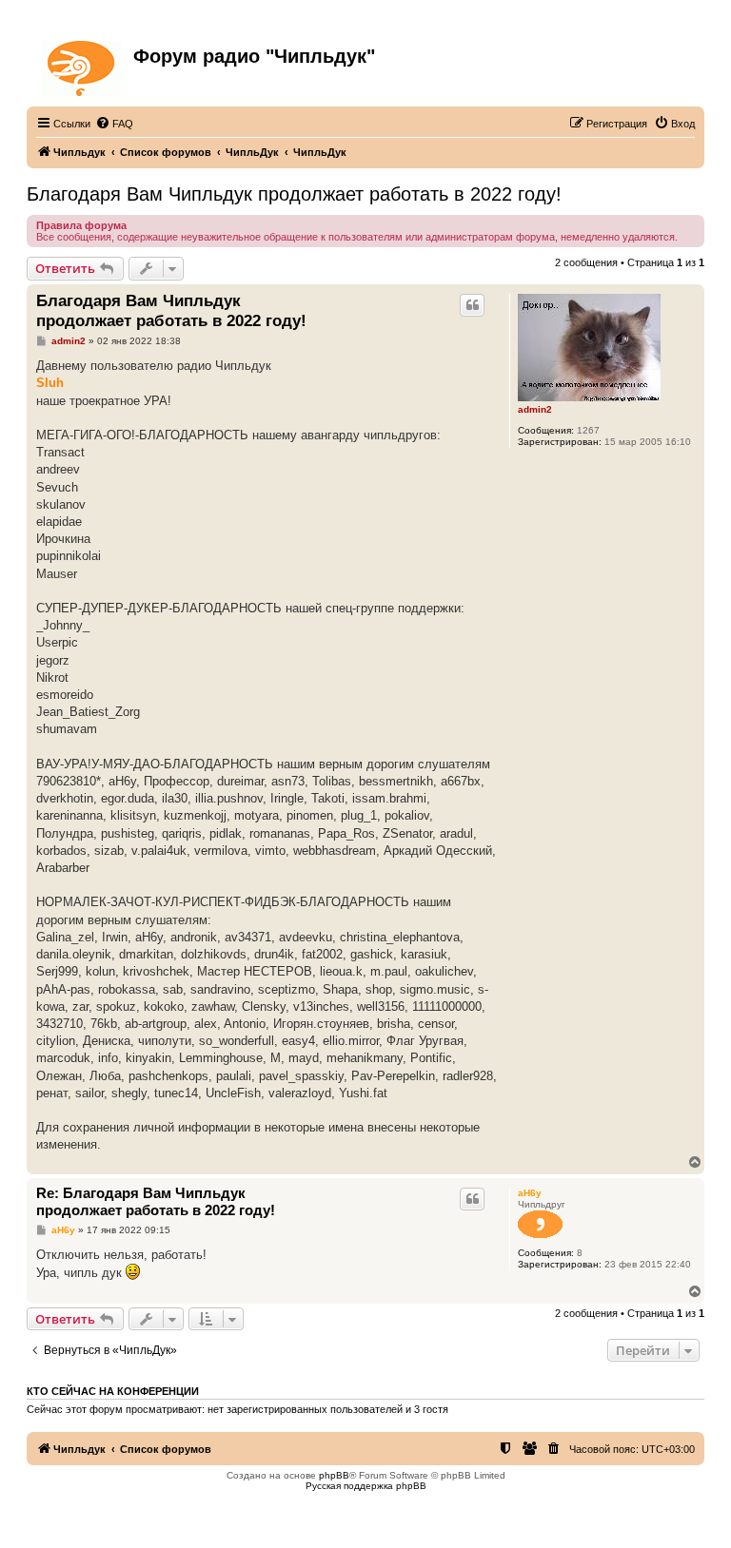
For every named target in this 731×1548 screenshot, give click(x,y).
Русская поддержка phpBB (366, 1485)
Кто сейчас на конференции (113, 1391)
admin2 (535, 409)
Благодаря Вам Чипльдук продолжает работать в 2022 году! (294, 194)
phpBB (334, 1475)
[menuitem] (114, 123)
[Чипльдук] (82, 64)
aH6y (530, 1193)
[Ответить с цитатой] (472, 305)
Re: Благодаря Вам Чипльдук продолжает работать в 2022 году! (155, 1202)
